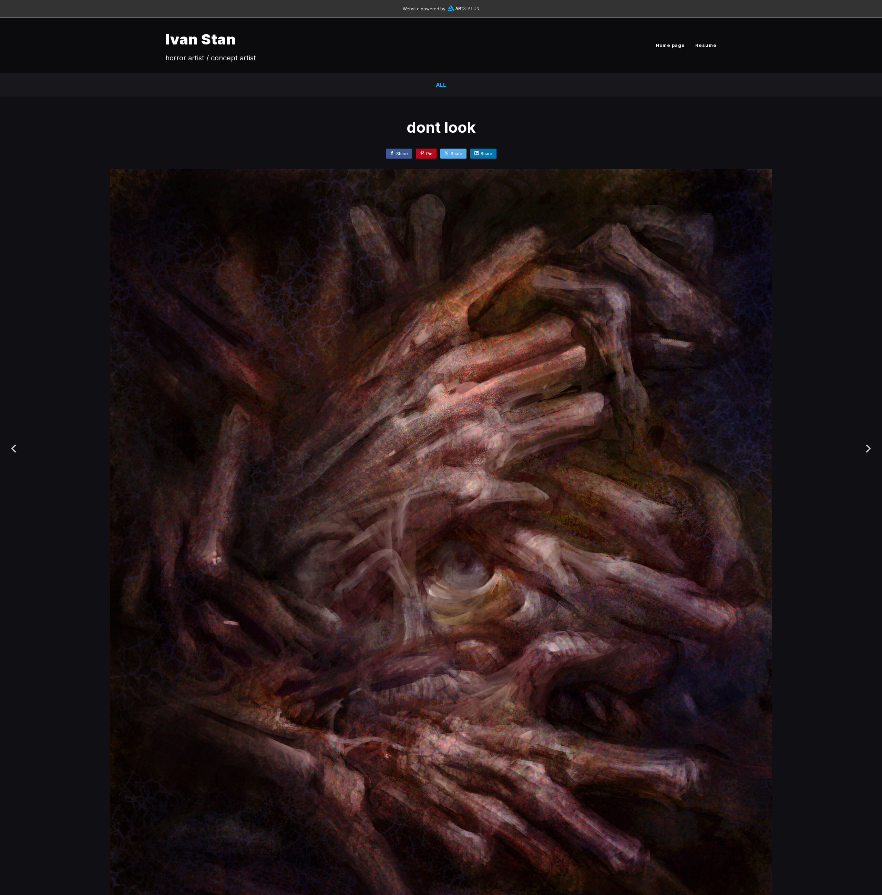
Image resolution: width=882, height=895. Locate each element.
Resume (706, 45)
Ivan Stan (200, 39)
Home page (670, 45)
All (441, 84)
